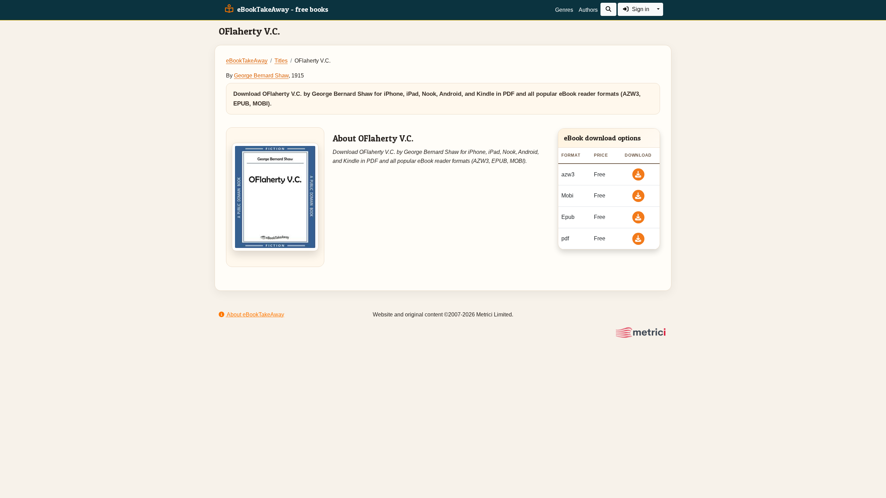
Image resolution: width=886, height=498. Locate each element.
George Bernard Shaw (261, 76)
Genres (564, 10)
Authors (588, 10)
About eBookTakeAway (255, 314)
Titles (281, 61)
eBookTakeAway (247, 61)
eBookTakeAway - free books (281, 9)
